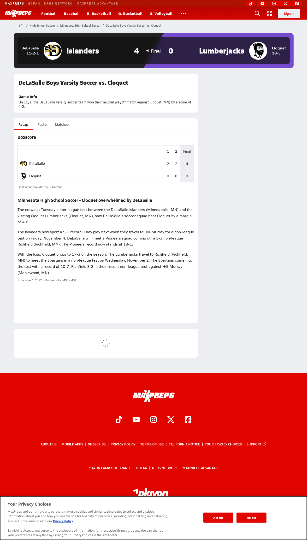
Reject (251, 517)
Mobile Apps (72, 444)
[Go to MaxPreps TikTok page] (119, 420)
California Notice (184, 444)
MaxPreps (14, 3)
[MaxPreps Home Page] (20, 25)
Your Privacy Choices (223, 444)
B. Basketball (99, 13)
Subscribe (97, 444)
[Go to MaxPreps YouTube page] (136, 420)
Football (49, 13)
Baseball (72, 13)
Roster (42, 124)
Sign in (289, 13)
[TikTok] (251, 3)
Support (254, 444)
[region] (153, 518)
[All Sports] (183, 13)
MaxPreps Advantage (97, 3)
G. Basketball (130, 13)
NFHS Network (58, 3)
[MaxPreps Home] (18, 13)
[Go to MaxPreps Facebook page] (188, 420)
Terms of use (152, 444)
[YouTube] (262, 3)
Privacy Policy (123, 444)
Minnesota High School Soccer (80, 25)
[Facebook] (297, 3)
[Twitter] (285, 3)
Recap (23, 124)
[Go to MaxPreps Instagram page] (153, 420)
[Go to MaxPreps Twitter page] (171, 420)
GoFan (34, 3)
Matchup (62, 124)
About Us (49, 444)
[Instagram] (274, 3)
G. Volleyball (161, 13)
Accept (218, 517)
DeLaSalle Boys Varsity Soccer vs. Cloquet (133, 25)
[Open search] (257, 13)
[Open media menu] (270, 13)
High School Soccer (42, 25)
